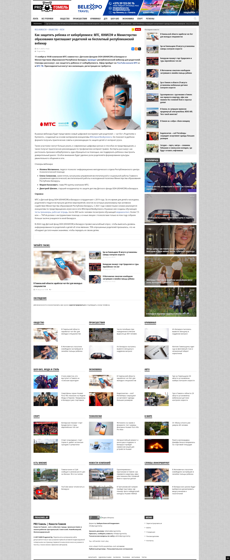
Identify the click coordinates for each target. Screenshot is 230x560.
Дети (62, 29)
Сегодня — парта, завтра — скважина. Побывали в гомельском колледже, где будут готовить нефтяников (176, 148)
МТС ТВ (39, 66)
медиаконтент (122, 212)
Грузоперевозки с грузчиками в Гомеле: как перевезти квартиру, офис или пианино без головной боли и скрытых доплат (176, 98)
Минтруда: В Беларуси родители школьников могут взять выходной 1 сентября (170, 281)
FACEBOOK (117, 557)
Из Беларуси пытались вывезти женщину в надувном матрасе (170, 218)
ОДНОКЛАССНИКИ (104, 557)
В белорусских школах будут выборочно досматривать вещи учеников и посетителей (183, 490)
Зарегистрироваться (154, 523)
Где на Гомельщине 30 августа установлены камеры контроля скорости (72, 24)
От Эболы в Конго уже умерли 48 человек (181, 424)
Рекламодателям (152, 536)
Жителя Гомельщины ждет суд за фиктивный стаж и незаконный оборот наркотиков (183, 350)
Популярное (152, 160)
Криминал (95, 18)
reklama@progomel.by (113, 531)
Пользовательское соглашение (120, 549)
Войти (148, 528)
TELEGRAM (126, 557)
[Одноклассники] (136, 48)
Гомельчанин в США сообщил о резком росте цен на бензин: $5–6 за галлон (73, 471)
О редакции (150, 532)
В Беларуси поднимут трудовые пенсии (164, 313)
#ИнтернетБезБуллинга (101, 137)
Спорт (140, 18)
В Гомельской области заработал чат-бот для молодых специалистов (176, 35)
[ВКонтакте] (132, 48)
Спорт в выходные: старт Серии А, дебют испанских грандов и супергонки (72, 442)
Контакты (150, 541)
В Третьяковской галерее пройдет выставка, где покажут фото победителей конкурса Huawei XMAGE (128, 490)
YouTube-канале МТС (127, 63)
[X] (139, 48)
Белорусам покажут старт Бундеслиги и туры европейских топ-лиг (121, 265)
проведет (92, 59)
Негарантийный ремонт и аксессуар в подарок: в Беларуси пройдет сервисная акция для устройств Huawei (127, 444)
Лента (35, 18)
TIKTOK (144, 557)
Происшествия (80, 18)
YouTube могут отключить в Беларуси (72, 488)
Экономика (128, 18)
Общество (65, 18)
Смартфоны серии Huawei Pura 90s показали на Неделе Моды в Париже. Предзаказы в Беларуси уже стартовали (73, 396)
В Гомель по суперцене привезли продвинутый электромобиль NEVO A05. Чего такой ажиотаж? (176, 111)
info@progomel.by (95, 526)
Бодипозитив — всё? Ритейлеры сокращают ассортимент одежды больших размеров (153, 24)
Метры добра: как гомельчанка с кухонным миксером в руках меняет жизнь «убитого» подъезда (170, 250)
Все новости (41, 29)
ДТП (105, 18)
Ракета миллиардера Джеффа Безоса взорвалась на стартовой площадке (183, 442)
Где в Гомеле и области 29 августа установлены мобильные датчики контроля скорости (174, 85)
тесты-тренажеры (43, 212)
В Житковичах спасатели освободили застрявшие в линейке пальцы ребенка (118, 277)
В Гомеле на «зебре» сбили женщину (175, 121)
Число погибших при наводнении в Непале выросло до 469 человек (127, 331)
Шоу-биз (115, 18)
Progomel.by (41, 51)
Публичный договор (97, 549)
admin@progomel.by (122, 536)
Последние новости (152, 30)
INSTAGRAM (136, 557)
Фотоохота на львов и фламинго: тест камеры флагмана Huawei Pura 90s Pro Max (128, 426)
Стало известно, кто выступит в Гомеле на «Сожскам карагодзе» (170, 187)
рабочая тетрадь (60, 212)
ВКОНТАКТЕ (92, 557)
